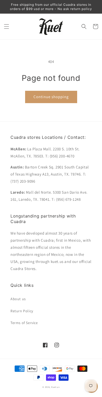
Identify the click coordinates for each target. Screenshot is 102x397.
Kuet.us (55, 386)
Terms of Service (24, 322)
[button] (6, 26)
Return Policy (21, 311)
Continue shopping (51, 96)
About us (18, 299)
